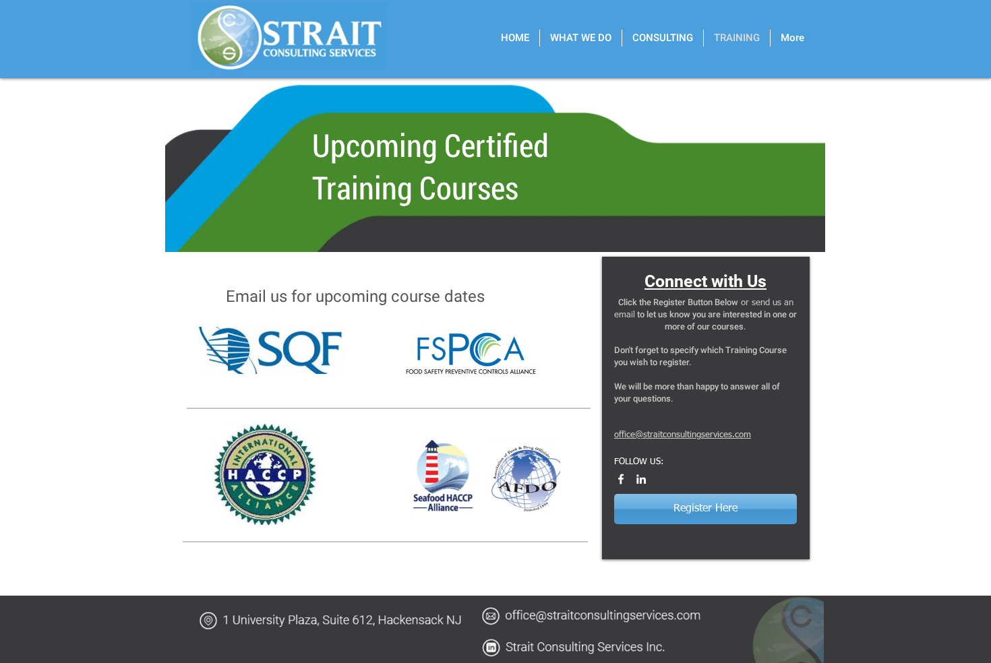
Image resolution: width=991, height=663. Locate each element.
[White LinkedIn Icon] (641, 479)
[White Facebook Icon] (621, 479)
